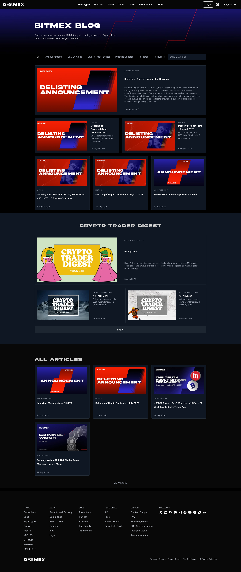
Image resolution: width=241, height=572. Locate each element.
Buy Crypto (30, 521)
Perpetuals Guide (114, 526)
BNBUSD (28, 544)
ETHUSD (28, 539)
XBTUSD (28, 535)
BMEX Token (56, 521)
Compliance (56, 516)
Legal (52, 535)
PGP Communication (142, 526)
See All (120, 329)
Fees (107, 516)
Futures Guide (112, 521)
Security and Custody (61, 512)
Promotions (85, 512)
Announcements (139, 535)
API (106, 512)
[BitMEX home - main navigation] (13, 4)
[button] (39, 57)
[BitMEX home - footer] (34, 560)
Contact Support (140, 512)
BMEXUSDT (30, 549)
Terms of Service (158, 559)
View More (120, 482)
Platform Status (139, 530)
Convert (28, 526)
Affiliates (83, 521)
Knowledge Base (139, 521)
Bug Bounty (85, 526)
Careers (54, 526)
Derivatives (30, 512)
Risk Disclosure (190, 559)
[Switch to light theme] (217, 4)
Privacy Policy (174, 559)
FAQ (133, 516)
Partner (83, 516)
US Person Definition (208, 559)
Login (208, 4)
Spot (26, 516)
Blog (52, 530)
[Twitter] (160, 513)
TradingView (85, 530)
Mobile (27, 530)
